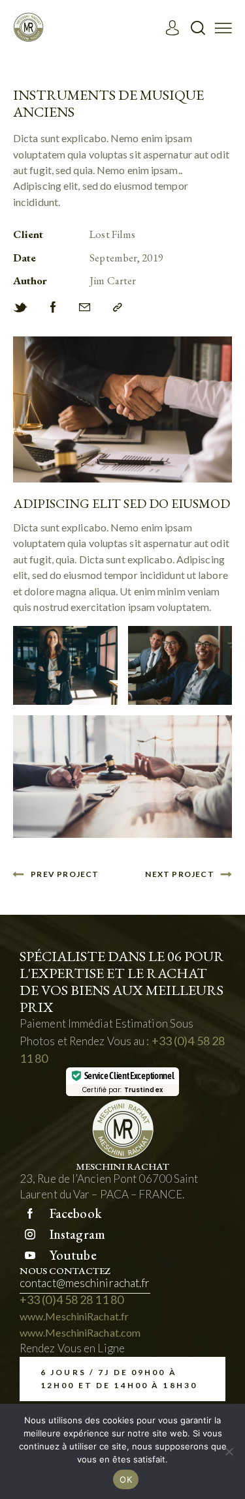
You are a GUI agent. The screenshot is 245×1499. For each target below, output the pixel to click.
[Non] (228, 1451)
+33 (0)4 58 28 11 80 (71, 1299)
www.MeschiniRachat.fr (74, 1316)
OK (126, 1479)
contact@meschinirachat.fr (85, 1283)
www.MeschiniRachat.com (80, 1332)
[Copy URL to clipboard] (117, 307)
